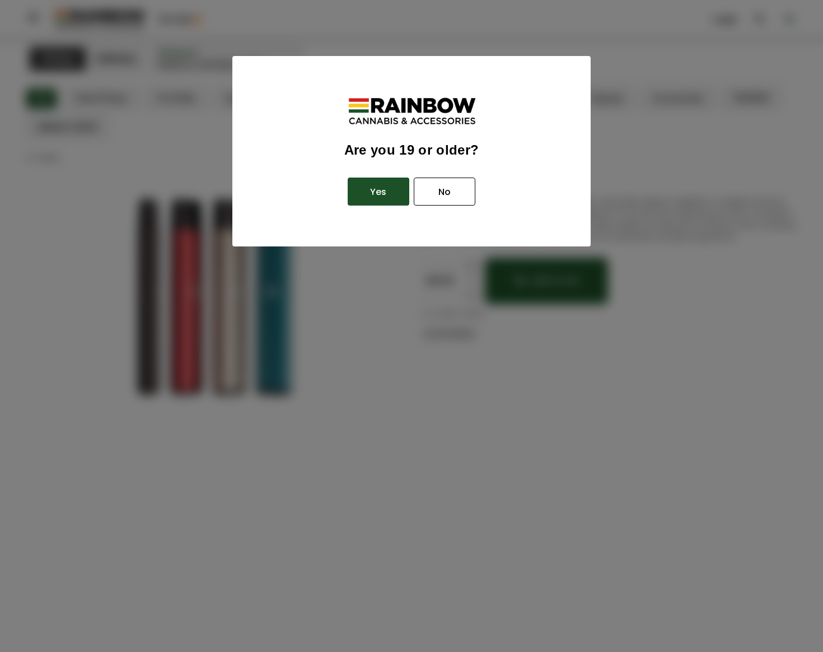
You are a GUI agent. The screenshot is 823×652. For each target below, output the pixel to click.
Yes (378, 191)
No (444, 191)
